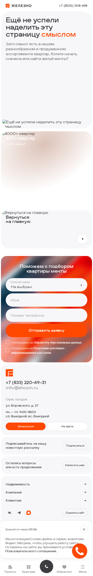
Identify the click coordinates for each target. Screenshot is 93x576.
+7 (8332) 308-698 (73, 5)
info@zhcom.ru (22, 388)
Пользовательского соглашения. (31, 551)
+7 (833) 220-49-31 (26, 382)
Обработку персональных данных (58, 342)
